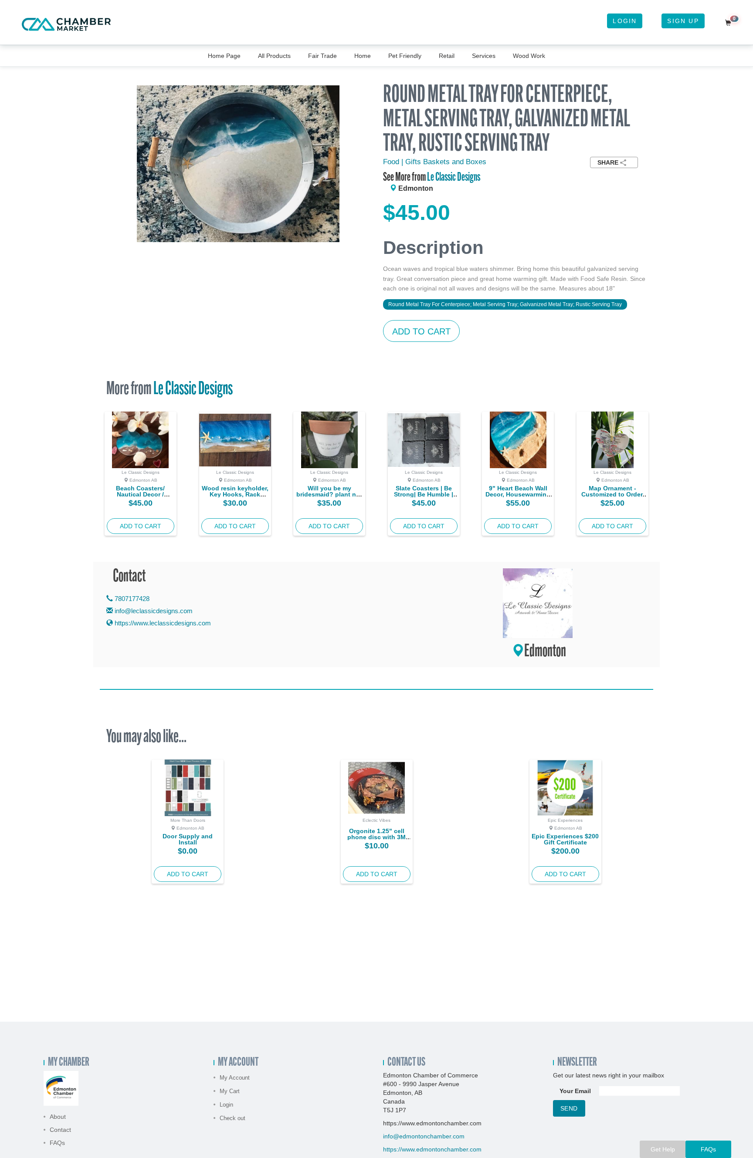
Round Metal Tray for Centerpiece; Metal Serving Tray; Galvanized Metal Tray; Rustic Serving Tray (505, 304)
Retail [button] (447, 55)
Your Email (575, 1090)
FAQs (57, 1142)
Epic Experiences (565, 820)
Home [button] (362, 55)
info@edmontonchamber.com (424, 1136)
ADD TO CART (421, 331)
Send (569, 1108)
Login (625, 20)
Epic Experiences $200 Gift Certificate (565, 839)
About (58, 1116)
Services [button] (483, 55)
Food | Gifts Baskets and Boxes (434, 162)
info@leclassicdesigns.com (154, 610)
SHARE (607, 162)
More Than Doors (187, 820)
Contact (60, 1129)
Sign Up (683, 20)
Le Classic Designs (453, 178)
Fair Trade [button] (322, 55)
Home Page (224, 55)
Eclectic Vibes (376, 820)
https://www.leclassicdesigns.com (162, 623)
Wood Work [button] (529, 55)
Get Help (663, 1149)
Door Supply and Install (188, 839)
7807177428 (131, 598)
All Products (274, 55)
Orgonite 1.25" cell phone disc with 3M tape (376, 837)
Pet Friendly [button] (404, 55)
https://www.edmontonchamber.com (432, 1149)
